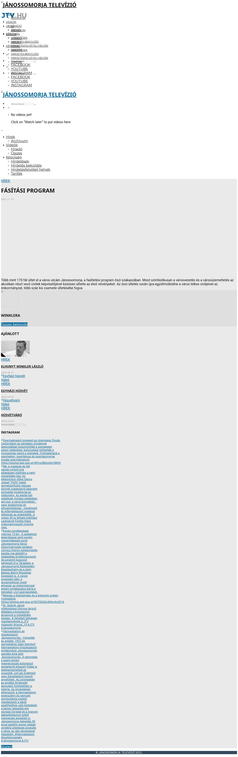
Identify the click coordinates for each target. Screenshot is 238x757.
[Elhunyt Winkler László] (15, 356)
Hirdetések (19, 50)
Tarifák (16, 61)
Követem (6, 746)
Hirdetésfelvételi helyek (29, 45)
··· (7, 53)
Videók (11, 21)
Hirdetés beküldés (25, 41)
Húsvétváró (11, 415)
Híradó (16, 25)
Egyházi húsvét (14, 391)
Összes (16, 42)
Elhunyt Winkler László (22, 366)
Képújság (13, 46)
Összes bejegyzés (14, 324)
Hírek (10, 26)
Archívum (18, 30)
